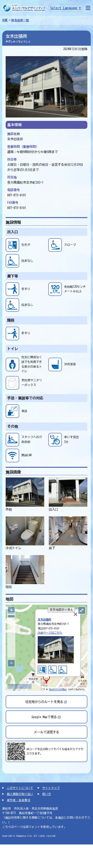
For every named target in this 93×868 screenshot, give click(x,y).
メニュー (88, 8)
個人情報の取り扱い (20, 794)
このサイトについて (20, 787)
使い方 (46, 794)
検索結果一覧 (20, 20)
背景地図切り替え (61, 609)
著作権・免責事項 (18, 800)
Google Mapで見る (44, 717)
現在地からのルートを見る (44, 701)
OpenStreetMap (58, 689)
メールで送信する (46, 732)
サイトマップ (51, 787)
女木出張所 (44, 619)
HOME (5, 20)
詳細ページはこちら (50, 632)
